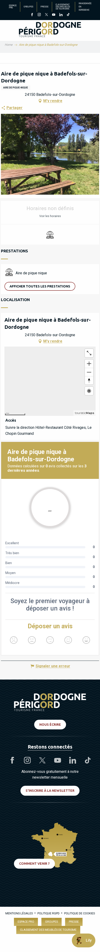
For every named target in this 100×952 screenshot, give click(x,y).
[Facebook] (32, 15)
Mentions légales (19, 913)
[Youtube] (53, 15)
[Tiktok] (68, 15)
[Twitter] (46, 15)
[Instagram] (39, 15)
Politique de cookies (79, 913)
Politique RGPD (48, 913)
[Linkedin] (60, 15)
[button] (39, 286)
